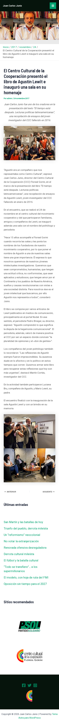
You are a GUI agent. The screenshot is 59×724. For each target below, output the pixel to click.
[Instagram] (35, 685)
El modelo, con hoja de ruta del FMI (26, 577)
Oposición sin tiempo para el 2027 (25, 584)
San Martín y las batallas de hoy (23, 522)
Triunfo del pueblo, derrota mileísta (26, 528)
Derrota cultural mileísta (19, 554)
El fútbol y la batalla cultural (21, 560)
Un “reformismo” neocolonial (22, 535)
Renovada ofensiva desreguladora (25, 547)
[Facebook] (24, 685)
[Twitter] (29, 685)
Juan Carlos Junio (12, 5)
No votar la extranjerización (21, 541)
